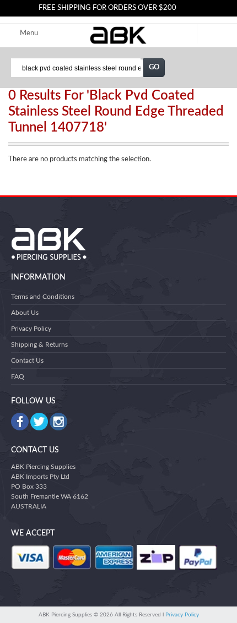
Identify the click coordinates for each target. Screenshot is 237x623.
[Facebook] (20, 421)
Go (154, 67)
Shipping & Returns (39, 344)
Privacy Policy (31, 328)
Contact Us (27, 360)
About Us (25, 312)
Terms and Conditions (42, 296)
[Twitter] (39, 421)
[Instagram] (58, 421)
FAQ (17, 376)
